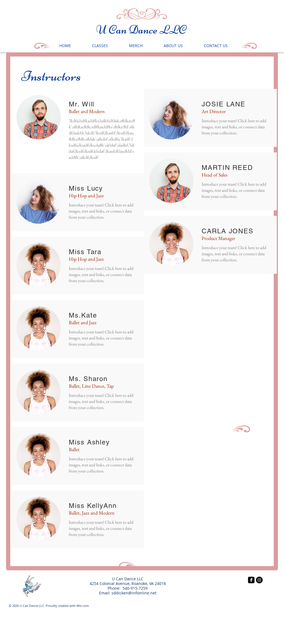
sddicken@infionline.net (133, 593)
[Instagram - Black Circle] (259, 580)
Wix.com (83, 606)
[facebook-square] (251, 580)
